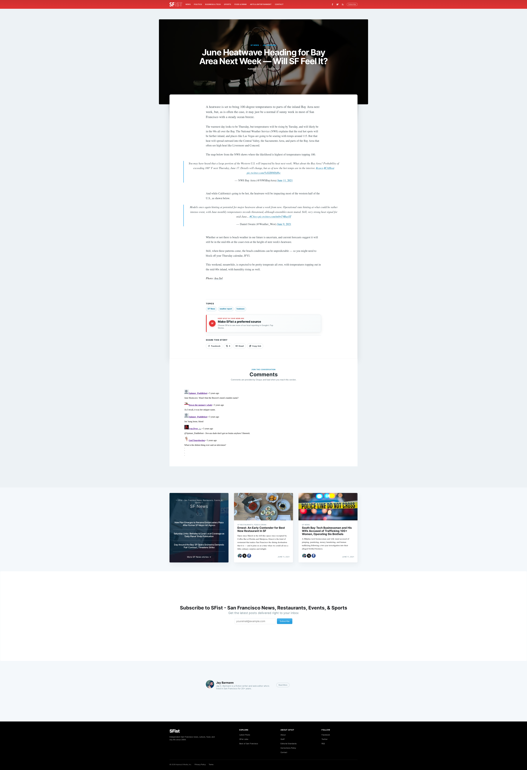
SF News (255, 45)
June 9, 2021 (284, 224)
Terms (211, 764)
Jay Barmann (270, 45)
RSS (323, 743)
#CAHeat (329, 168)
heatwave (240, 309)
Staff (283, 739)
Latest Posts (244, 735)
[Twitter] (337, 4)
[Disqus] (263, 422)
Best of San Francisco (248, 743)
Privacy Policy (200, 764)
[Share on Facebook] (249, 555)
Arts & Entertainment (261, 4)
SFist (174, 731)
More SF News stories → (199, 557)
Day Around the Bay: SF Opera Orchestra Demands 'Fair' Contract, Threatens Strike (199, 546)
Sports (227, 4)
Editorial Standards (289, 743)
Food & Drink (240, 4)
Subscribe (352, 4)
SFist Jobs (243, 739)
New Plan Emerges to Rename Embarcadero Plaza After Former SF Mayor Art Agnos (199, 524)
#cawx (319, 168)
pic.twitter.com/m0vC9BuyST (274, 216)
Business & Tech (213, 4)
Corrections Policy (288, 748)
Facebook (326, 735)
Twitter (325, 739)
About (283, 735)
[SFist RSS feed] (343, 4)
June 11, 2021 (285, 180)
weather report (226, 309)
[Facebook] (332, 4)
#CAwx (254, 216)
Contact (279, 4)
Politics (198, 4)
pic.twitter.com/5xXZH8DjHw (264, 173)
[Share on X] (244, 555)
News (188, 4)
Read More (283, 685)
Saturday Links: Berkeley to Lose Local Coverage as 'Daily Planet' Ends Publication (199, 535)
